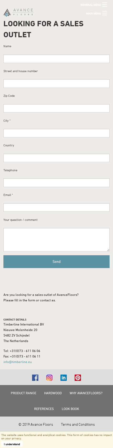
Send (57, 261)
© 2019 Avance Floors (35, 424)
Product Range (23, 393)
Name (7, 46)
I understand (12, 444)
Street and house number (20, 71)
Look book (70, 409)
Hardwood (53, 393)
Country (8, 145)
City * (7, 120)
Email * (8, 195)
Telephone (10, 170)
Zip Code (9, 96)
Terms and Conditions (78, 424)
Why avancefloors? (86, 393)
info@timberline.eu (17, 362)
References (44, 409)
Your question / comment (20, 220)
